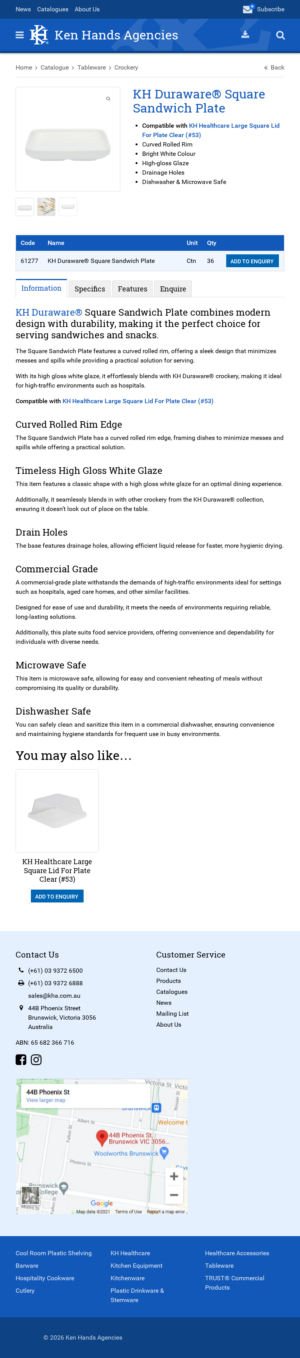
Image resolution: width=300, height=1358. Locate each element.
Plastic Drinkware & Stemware (137, 1295)
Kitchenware (128, 1278)
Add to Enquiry (252, 261)
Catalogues (52, 9)
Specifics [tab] (90, 288)
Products (168, 981)
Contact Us (171, 970)
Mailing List (172, 1013)
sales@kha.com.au (54, 995)
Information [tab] (41, 288)
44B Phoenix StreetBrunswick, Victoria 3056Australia (62, 1017)
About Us (87, 9)
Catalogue (55, 67)
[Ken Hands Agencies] (39, 34)
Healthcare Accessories (237, 1253)
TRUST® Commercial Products (234, 1282)
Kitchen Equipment (136, 1265)
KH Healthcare (130, 1253)
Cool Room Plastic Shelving (54, 1253)
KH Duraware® (49, 312)
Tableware (91, 67)
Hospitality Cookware (45, 1278)
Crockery (126, 67)
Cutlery (25, 1290)
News (23, 9)
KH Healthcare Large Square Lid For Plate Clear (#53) (138, 401)
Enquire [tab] (173, 288)
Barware (27, 1265)
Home (24, 67)
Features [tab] (132, 288)
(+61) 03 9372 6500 (55, 970)
